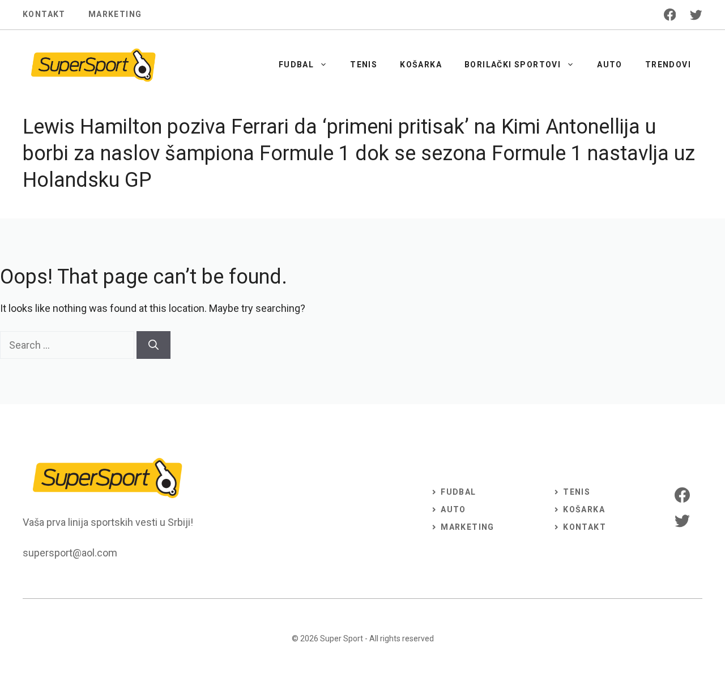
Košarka (421, 64)
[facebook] (670, 14)
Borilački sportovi (512, 64)
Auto (609, 64)
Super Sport (341, 638)
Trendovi (668, 64)
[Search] (153, 345)
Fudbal (296, 64)
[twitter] (696, 14)
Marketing (115, 14)
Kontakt (44, 14)
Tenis (363, 64)
